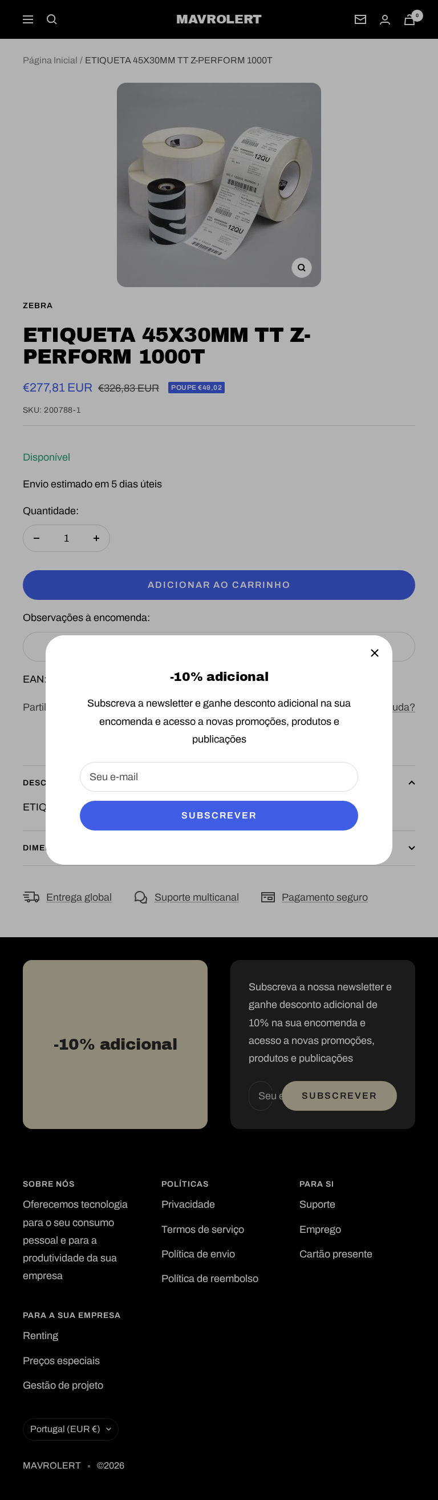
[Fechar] (375, 653)
